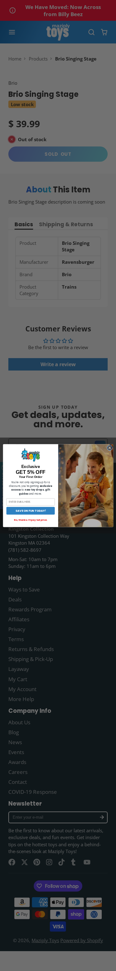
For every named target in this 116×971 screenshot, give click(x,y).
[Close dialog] (109, 447)
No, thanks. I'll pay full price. (30, 520)
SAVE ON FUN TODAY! (30, 511)
